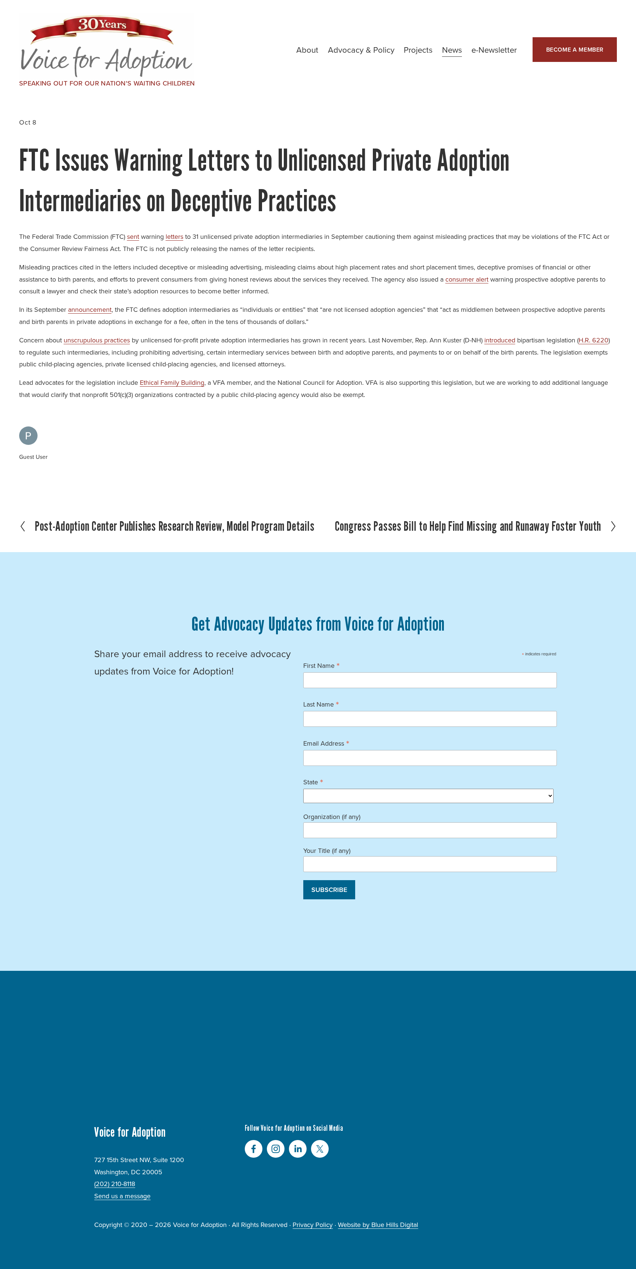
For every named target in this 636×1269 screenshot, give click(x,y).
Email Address (326, 743)
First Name (321, 665)
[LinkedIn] (298, 1149)
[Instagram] (276, 1149)
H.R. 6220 (593, 340)
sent (133, 236)
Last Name (321, 704)
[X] (320, 1149)
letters (174, 236)
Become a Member (575, 49)
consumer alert (466, 279)
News (452, 49)
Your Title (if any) (326, 850)
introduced (499, 340)
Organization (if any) (331, 816)
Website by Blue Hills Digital (378, 1224)
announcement (90, 309)
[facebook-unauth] (253, 1149)
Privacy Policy (313, 1224)
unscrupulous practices (97, 340)
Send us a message (122, 1195)
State (313, 781)
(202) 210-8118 (114, 1183)
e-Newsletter (494, 49)
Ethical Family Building (172, 382)
